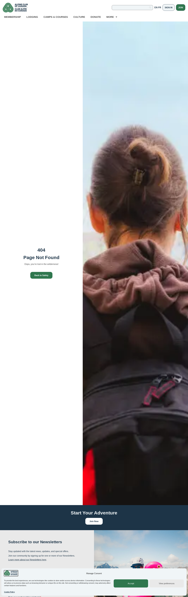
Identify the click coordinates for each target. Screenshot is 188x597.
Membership (12, 17)
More (110, 17)
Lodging (32, 17)
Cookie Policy (9, 592)
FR (159, 7)
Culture (79, 17)
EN (156, 7)
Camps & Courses (55, 17)
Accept (131, 583)
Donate (96, 17)
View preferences (167, 583)
